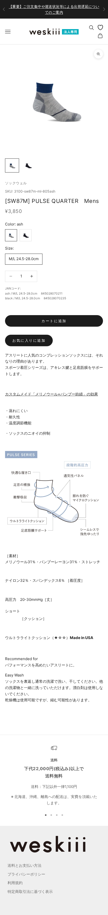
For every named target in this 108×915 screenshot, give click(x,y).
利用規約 (15, 882)
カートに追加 (53, 321)
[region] (54, 775)
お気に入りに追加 (28, 340)
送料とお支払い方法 (24, 865)
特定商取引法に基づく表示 (30, 891)
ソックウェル (16, 183)
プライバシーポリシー (26, 874)
